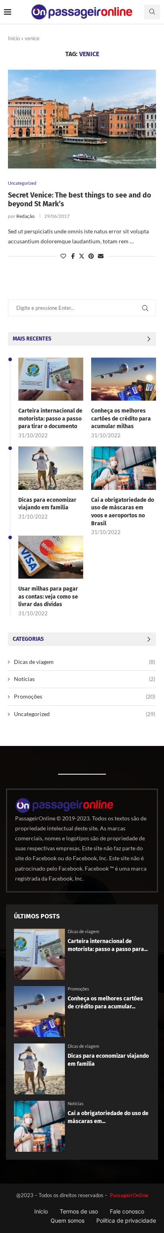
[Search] (152, 12)
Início (14, 38)
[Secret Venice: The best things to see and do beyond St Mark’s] (82, 119)
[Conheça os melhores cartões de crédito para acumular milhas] (123, 379)
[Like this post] (63, 255)
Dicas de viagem (84, 661)
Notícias (84, 678)
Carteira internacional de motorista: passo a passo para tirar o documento (50, 418)
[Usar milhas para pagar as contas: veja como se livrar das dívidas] (50, 557)
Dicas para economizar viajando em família (47, 504)
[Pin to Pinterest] (91, 255)
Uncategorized (84, 713)
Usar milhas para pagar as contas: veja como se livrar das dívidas (48, 596)
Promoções (84, 696)
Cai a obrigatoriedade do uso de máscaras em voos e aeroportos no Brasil (122, 512)
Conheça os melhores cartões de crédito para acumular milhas (121, 418)
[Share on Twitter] (81, 255)
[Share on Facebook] (73, 255)
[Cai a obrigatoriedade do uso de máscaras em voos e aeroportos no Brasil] (123, 467)
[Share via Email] (100, 255)
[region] (82, 1164)
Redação (25, 216)
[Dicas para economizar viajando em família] (50, 467)
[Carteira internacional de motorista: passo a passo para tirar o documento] (50, 379)
